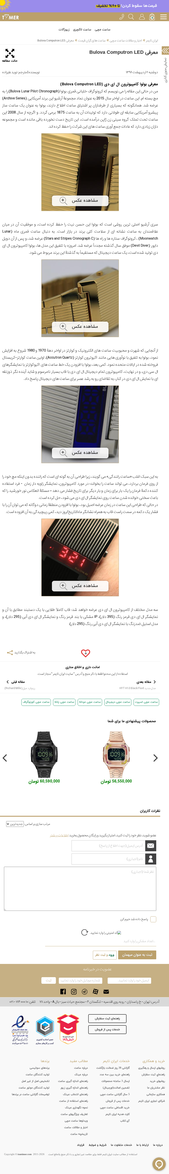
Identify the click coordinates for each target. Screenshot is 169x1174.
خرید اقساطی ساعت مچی (115, 1107)
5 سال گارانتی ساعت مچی (115, 1094)
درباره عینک (81, 1074)
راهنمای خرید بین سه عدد (115, 1074)
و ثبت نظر (104, 955)
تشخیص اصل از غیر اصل (36, 1081)
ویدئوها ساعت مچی (76, 1121)
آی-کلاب (125, 1121)
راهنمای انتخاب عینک (75, 1094)
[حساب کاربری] (142, 16)
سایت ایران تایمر (62, 673)
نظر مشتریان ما (156, 1088)
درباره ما (158, 1145)
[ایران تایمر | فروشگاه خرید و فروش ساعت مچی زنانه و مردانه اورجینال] (10, 17)
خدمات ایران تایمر (116, 1061)
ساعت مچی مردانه (90, 702)
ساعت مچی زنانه (64, 702)
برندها (45, 1061)
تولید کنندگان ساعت (38, 1074)
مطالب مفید (79, 1061)
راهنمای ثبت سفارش (107, 1019)
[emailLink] (106, 992)
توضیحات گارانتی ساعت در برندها (31, 1094)
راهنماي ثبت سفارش (153, 1074)
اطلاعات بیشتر (59, 835)
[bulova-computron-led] (80, 213)
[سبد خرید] (152, 17)
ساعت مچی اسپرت (146, 702)
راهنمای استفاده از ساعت (73, 1101)
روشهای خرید (157, 1081)
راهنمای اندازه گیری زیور (74, 1088)
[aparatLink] (95, 992)
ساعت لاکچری (82, 30)
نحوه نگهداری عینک (76, 1107)
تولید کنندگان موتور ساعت (34, 1088)
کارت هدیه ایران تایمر (117, 1114)
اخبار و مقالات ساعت (76, 1127)
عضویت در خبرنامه (97, 969)
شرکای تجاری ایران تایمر (151, 1101)
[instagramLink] (74, 992)
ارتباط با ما (142, 1145)
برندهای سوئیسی (40, 1068)
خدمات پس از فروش (107, 1030)
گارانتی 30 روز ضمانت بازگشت (113, 1068)
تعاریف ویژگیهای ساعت (74, 1114)
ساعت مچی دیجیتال (118, 702)
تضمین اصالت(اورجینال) (116, 1088)
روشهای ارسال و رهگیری (151, 1068)
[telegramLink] (85, 992)
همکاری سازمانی (156, 1094)
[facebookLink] (63, 992)
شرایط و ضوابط (98, 1145)
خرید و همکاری (154, 1061)
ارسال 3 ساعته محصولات (115, 1081)
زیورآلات (64, 30)
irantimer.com (25, 1154)
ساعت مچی (102, 30)
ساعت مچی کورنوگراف (36, 702)
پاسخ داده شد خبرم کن (134, 919)
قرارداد (80, 1145)
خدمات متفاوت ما (121, 1145)
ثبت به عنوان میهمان (137, 955)
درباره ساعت (81, 1068)
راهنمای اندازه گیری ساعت (73, 1081)
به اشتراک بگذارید (24, 652)
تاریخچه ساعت (79, 1134)
